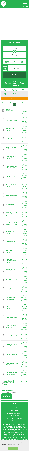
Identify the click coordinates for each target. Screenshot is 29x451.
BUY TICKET (14, 98)
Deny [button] (4, 448)
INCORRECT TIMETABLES (6, 396)
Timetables (3, 2)
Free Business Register (14, 413)
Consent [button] (13, 448)
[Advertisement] (14, 24)
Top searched (14, 416)
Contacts (14, 408)
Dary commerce (7, 391)
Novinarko (14, 410)
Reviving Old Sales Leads (14, 418)
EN (27, 7)
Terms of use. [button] (16, 444)
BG (23, 7)
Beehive (14, 421)
